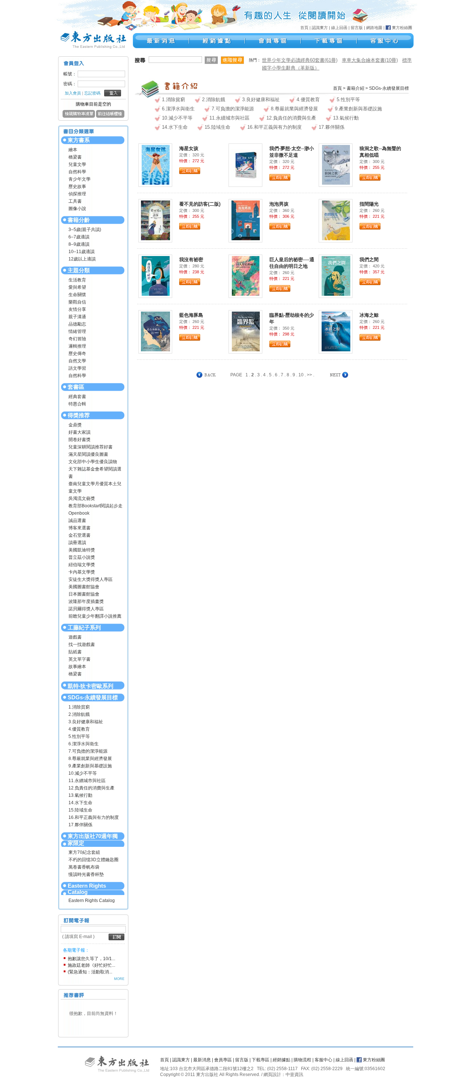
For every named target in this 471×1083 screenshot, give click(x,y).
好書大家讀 (79, 432)
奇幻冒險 (77, 338)
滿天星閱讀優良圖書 (88, 454)
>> (309, 374)
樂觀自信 (77, 302)
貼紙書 (75, 651)
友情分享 (77, 309)
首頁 (304, 27)
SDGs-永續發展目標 (93, 697)
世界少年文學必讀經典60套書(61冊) (299, 60)
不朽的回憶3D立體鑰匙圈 (93, 859)
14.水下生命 (80, 802)
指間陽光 (369, 204)
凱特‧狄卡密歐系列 (90, 686)
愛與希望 (77, 287)
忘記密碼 (92, 93)
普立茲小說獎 (81, 557)
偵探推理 (77, 193)
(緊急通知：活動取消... (90, 971)
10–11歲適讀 (81, 251)
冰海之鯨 (369, 315)
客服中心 (323, 1059)
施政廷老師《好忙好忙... (91, 965)
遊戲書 (75, 637)
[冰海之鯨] (336, 331)
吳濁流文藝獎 (81, 498)
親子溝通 (77, 316)
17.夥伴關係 (80, 824)
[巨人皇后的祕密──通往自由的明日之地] (245, 275)
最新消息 (202, 1059)
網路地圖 (374, 27)
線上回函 (339, 27)
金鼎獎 (75, 424)
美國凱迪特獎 (81, 550)
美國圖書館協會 (83, 586)
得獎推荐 (79, 415)
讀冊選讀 (77, 542)
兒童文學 (77, 164)
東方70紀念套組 (84, 852)
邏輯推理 (77, 346)
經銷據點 (281, 1059)
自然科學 (77, 171)
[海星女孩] (156, 164)
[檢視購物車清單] (79, 116)
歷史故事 (77, 186)
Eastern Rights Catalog (87, 889)
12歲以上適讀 (82, 259)
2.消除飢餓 (79, 714)
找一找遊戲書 (81, 644)
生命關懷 (77, 294)
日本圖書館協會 (83, 594)
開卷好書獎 (79, 439)
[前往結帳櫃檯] (110, 116)
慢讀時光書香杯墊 (86, 874)
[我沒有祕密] (156, 275)
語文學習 (77, 368)
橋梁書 (75, 157)
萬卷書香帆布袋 (83, 867)
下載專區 (260, 1059)
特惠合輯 (77, 403)
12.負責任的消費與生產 (91, 788)
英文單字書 (79, 659)
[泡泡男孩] (245, 220)
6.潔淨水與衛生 (83, 743)
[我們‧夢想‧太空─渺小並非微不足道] (246, 164)
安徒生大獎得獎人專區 (90, 579)
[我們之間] (336, 275)
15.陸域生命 (80, 810)
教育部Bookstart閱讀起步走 (95, 505)
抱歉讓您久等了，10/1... (91, 958)
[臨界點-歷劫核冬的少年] (246, 331)
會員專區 (223, 1059)
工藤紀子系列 (84, 627)
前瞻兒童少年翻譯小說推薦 (94, 616)
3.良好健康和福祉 (85, 721)
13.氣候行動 (80, 795)
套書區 (76, 387)
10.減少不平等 (82, 773)
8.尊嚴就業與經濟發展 (90, 758)
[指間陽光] (336, 220)
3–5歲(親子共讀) (84, 229)
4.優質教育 (79, 729)
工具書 (75, 201)
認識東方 (320, 27)
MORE (119, 979)
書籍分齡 (79, 220)
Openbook (78, 513)
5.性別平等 (79, 736)
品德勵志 (77, 324)
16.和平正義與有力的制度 (93, 817)
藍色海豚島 (191, 315)
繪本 (72, 149)
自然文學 (77, 360)
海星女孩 (188, 148)
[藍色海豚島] (155, 331)
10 (301, 374)
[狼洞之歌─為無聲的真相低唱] (336, 164)
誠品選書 (77, 520)
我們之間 (369, 259)
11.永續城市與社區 (87, 780)
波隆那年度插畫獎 (86, 601)
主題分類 (79, 270)
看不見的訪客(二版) (199, 204)
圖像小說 (77, 208)
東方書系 (79, 140)
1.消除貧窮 (79, 707)
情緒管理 (77, 331)
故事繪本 (77, 666)
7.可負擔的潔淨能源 (87, 751)
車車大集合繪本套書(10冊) (370, 60)
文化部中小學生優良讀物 (92, 461)
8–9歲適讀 (78, 244)
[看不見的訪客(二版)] (155, 220)
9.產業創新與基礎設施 (90, 765)
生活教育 (77, 280)
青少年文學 (79, 179)
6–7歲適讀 (78, 236)
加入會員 (73, 93)
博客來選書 (79, 527)
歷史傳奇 (77, 353)
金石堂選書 (79, 535)
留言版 (357, 27)
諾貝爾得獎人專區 (86, 608)
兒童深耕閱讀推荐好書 (90, 447)
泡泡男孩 (278, 204)
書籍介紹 (355, 88)
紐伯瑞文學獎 (81, 564)
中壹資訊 (294, 1074)
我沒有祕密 (191, 259)
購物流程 (302, 1059)
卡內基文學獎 (81, 572)
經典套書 (77, 396)
